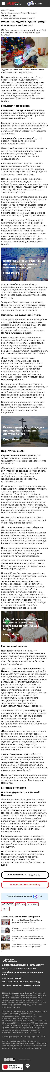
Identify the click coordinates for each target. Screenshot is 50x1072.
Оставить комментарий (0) (25, 885)
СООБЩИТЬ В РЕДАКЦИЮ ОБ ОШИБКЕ (21, 985)
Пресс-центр (37, 965)
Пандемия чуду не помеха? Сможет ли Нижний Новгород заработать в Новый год (28, 938)
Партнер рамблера (24, 1059)
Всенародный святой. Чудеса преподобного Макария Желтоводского (23, 430)
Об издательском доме (15, 965)
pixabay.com (27, 72)
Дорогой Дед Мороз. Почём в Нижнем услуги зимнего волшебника (27, 921)
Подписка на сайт (12, 978)
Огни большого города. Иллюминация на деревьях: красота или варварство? (29, 945)
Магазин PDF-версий (25, 969)
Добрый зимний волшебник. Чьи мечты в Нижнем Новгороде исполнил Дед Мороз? (23, 624)
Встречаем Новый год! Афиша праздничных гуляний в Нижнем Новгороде (24, 264)
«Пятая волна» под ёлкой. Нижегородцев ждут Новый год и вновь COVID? (28, 929)
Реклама (7, 969)
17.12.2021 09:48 (7, 10)
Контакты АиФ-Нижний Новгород (21, 982)
